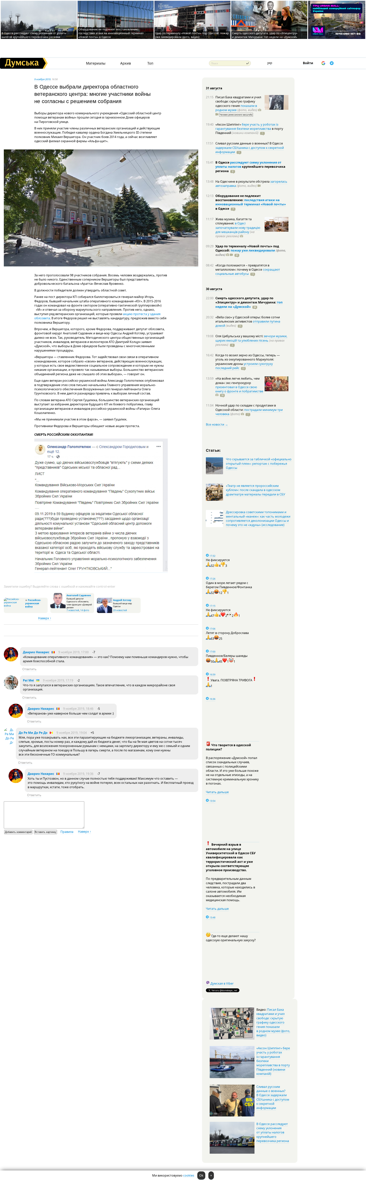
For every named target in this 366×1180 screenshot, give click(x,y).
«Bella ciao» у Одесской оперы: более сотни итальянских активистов (247, 319)
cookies (188, 1175)
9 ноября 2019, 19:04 (71, 733)
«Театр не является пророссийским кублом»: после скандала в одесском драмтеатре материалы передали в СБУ (255, 490)
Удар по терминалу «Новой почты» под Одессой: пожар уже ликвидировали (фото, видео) (192, 35)
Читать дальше (217, 792)
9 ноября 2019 (42, 79)
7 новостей (73, 610)
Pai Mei (28, 680)
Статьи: (213, 450)
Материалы (95, 63)
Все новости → (217, 424)
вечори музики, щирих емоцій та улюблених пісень (251, 338)
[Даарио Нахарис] (11, 660)
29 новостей (120, 610)
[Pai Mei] (11, 688)
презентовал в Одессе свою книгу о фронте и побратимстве (239, 389)
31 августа (214, 88)
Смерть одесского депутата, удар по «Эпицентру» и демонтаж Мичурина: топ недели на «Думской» (264, 35)
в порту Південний (249, 131)
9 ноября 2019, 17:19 (58, 680)
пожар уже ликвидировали (253, 250)
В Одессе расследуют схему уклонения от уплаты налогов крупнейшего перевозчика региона (34, 35)
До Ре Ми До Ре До (33, 733)
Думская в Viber (222, 983)
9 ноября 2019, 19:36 (78, 774)
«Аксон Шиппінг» (228, 124)
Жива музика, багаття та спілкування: (233, 221)
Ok (201, 1175)
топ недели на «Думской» (249, 304)
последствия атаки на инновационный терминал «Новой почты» (250, 202)
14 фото (84, 610)
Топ (150, 63)
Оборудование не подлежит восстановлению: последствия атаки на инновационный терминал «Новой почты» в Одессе (111, 33)
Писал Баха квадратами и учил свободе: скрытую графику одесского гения (238, 101)
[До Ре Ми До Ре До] (9, 742)
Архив (125, 63)
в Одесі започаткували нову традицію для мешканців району (237, 227)
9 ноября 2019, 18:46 (78, 709)
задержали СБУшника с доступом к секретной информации (249, 150)
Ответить (29, 669)
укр (269, 63)
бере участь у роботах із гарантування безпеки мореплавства (246, 126)
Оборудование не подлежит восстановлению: (238, 198)
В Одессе (222, 162)
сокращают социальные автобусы (247, 271)
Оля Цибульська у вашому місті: (239, 336)
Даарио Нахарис (36, 652)
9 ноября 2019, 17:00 (73, 652)
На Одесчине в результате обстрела (242, 181)
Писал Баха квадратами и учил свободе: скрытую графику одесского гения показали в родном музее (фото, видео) (273, 1022)
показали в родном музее (236, 108)
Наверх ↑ (44, 618)
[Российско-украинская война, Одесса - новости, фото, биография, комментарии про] (14, 605)
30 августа (214, 289)
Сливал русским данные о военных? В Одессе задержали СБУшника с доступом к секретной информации (272, 1097)
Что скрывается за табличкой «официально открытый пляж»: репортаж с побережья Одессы (258, 463)
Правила (66, 832)
